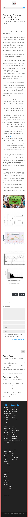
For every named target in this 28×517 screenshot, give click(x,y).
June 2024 (6, 432)
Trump (13, 455)
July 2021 (6, 474)
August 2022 (6, 453)
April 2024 (6, 436)
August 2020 (6, 495)
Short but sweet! (15, 447)
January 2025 (6, 422)
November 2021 (7, 468)
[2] (10, 136)
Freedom (14, 432)
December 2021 (7, 465)
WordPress (14, 515)
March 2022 (6, 459)
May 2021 (6, 478)
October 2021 (7, 470)
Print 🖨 (15, 294)
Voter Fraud (14, 459)
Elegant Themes (14, 513)
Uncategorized (20, 21)
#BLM (13, 407)
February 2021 (7, 482)
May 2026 (6, 409)
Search (23, 351)
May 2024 (6, 434)
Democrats (14, 424)
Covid (13, 422)
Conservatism (15, 419)
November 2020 (7, 488)
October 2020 (7, 490)
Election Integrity (15, 430)
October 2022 (7, 449)
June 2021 (6, 476)
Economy (14, 426)
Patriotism (14, 442)
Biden (13, 413)
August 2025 (6, 415)
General (13, 434)
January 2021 (6, 484)
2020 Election (15, 409)
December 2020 (7, 486)
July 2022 (6, 455)
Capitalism (14, 415)
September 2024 (7, 428)
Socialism (14, 449)
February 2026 (7, 411)
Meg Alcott (6, 21)
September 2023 (7, 440)
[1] (16, 128)
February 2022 (7, 461)
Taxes (13, 451)
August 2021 (6, 472)
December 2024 (7, 424)
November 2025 (7, 413)
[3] (23, 142)
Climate (13, 417)
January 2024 (6, 438)
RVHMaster (5, 383)
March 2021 (6, 480)
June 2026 (6, 407)
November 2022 (7, 447)
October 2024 (7, 426)
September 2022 (7, 451)
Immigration (14, 436)
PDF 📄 (22, 294)
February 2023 (7, 445)
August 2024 (6, 430)
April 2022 (6, 457)
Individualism (14, 438)
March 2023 (6, 442)
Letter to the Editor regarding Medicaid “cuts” (12, 373)
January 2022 (6, 463)
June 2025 (6, 417)
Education (14, 428)
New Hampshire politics (17, 440)
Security (13, 445)
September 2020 (7, 493)
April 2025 (6, 419)
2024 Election (15, 411)
